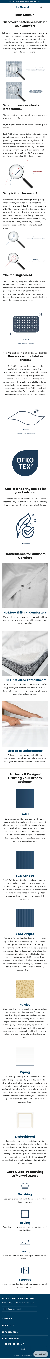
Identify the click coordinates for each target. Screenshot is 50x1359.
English (24, 1349)
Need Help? (9, 1325)
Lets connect (11, 1339)
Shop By (7, 1318)
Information (10, 1332)
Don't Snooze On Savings (18, 1298)
